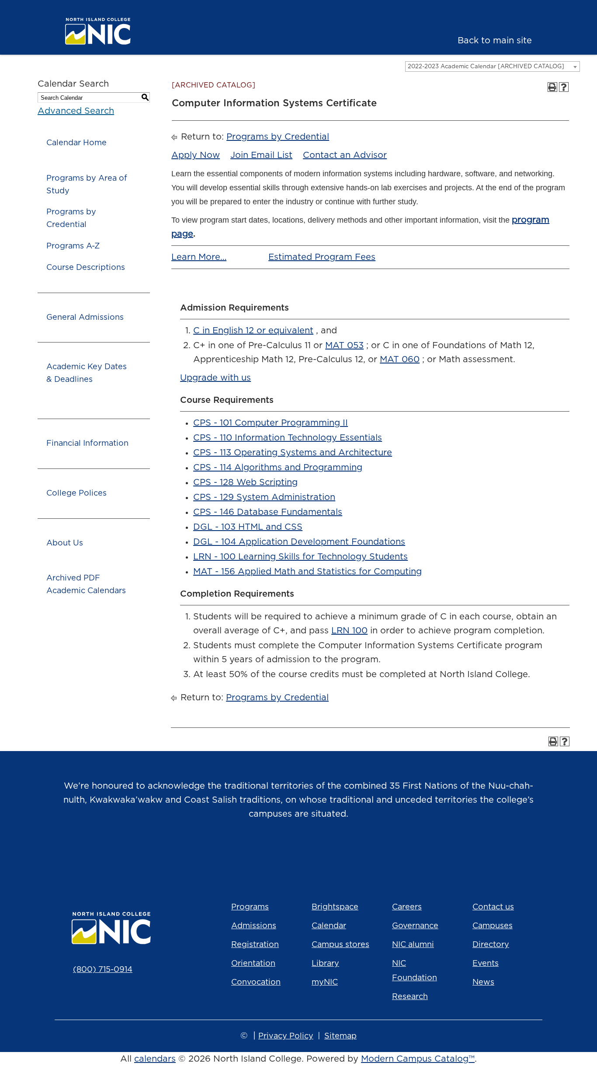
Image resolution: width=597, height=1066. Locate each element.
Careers (407, 907)
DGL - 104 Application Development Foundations (299, 542)
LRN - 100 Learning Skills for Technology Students (300, 556)
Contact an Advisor (345, 155)
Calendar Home (76, 143)
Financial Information (87, 443)
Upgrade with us (215, 378)
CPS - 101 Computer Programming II (270, 423)
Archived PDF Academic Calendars (86, 584)
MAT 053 (344, 345)
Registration (255, 945)
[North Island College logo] (112, 31)
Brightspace (335, 907)
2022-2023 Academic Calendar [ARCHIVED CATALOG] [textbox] (486, 67)
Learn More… (198, 257)
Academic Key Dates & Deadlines (86, 373)
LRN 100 (349, 630)
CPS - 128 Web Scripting (245, 482)
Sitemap (340, 1036)
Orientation (253, 964)
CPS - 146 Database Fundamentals (267, 512)
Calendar (329, 926)
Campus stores (340, 945)
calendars (155, 1059)
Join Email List (261, 155)
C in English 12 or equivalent (253, 330)
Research (410, 997)
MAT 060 (400, 359)
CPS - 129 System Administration (264, 497)
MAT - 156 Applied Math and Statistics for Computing (307, 571)
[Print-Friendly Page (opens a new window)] (552, 87)
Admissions (253, 926)
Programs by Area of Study (86, 185)
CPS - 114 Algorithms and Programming (277, 467)
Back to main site (495, 40)
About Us (64, 543)
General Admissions (85, 318)
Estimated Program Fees (321, 257)
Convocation (256, 982)
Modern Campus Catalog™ (418, 1059)
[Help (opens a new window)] (564, 87)
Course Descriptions (85, 268)
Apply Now (195, 155)
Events (485, 964)
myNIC (325, 982)
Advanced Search (76, 111)
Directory (490, 945)
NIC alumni (413, 945)
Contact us (493, 907)
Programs (250, 907)
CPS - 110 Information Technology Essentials (287, 437)
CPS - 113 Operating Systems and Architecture (292, 452)
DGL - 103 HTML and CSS (247, 527)
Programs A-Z (73, 246)
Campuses (492, 926)
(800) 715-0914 (102, 970)
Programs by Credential (71, 218)
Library (325, 964)
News (483, 982)
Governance (415, 926)
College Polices (76, 493)
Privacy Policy (285, 1036)
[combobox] (492, 66)
